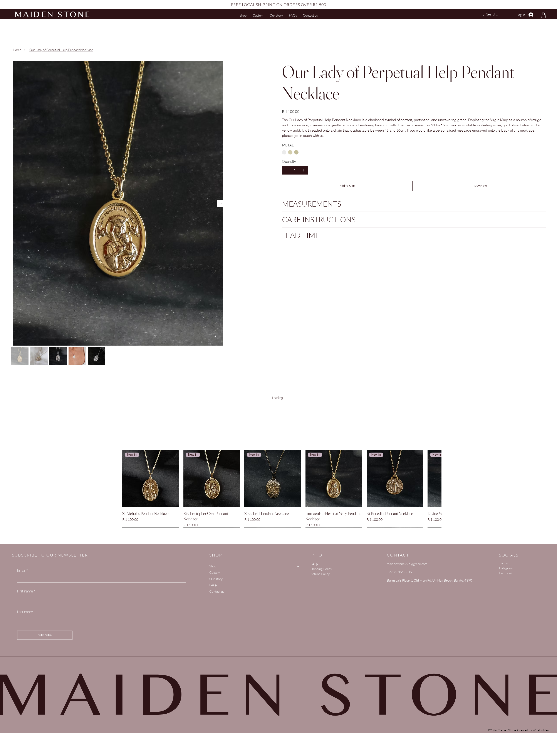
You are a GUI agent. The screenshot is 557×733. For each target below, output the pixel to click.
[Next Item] (220, 203)
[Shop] (298, 566)
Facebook (505, 573)
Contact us (216, 591)
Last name (25, 612)
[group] (278, 489)
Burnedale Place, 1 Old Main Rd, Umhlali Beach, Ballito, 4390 (429, 580)
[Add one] (303, 170)
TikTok (503, 563)
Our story (216, 579)
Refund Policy (320, 574)
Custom (214, 572)
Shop (212, 566)
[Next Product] (433, 478)
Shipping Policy (321, 569)
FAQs (213, 585)
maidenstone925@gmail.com (407, 564)
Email (22, 570)
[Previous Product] (123, 478)
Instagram (506, 568)
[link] (543, 15)
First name (26, 591)
